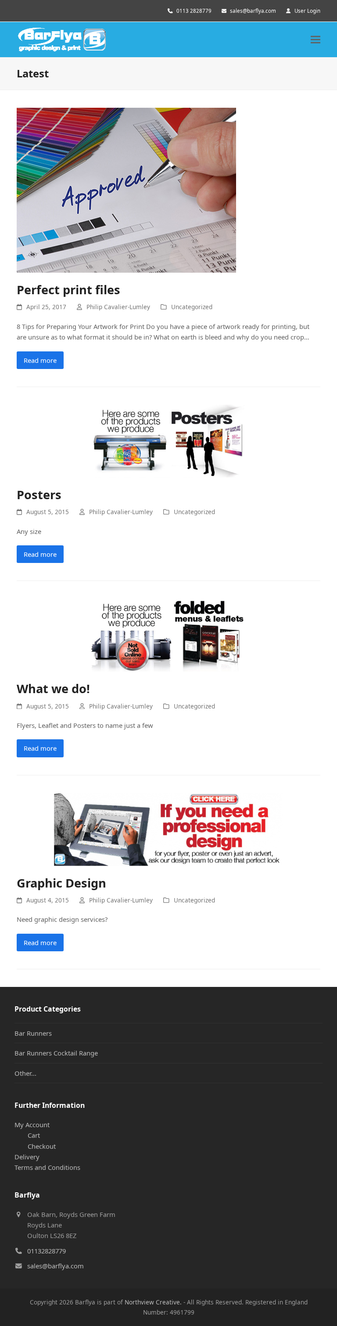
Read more (40, 360)
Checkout (42, 1146)
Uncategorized (191, 307)
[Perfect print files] (126, 189)
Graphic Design (61, 883)
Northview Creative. (153, 1302)
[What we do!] (168, 634)
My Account (32, 1124)
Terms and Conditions (47, 1167)
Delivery (26, 1156)
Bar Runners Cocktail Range (56, 1052)
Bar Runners (33, 1033)
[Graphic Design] (168, 828)
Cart (34, 1135)
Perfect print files (68, 289)
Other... (25, 1073)
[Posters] (168, 440)
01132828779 (46, 1250)
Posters (39, 494)
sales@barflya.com (253, 10)
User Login (307, 10)
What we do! (53, 688)
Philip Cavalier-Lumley (118, 307)
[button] (315, 40)
